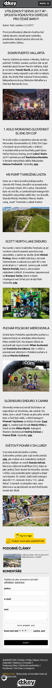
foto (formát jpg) (26, 625)
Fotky (29, 660)
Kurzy (44, 660)
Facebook (7, 668)
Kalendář (7, 663)
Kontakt (27, 663)
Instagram (29, 668)
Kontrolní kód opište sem (24, 631)
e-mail (7, 599)
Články (21, 660)
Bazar (36, 660)
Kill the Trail (8, 674)
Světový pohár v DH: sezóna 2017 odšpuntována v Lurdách (35, 556)
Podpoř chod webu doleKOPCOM (28, 541)
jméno (7, 588)
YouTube (18, 668)
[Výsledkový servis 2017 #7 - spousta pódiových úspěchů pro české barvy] (26, 105)
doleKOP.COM (9, 660)
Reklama (17, 663)
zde (36, 164)
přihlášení (9, 582)
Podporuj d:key (10, 665)
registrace (20, 582)
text (6, 609)
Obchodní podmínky (29, 665)
